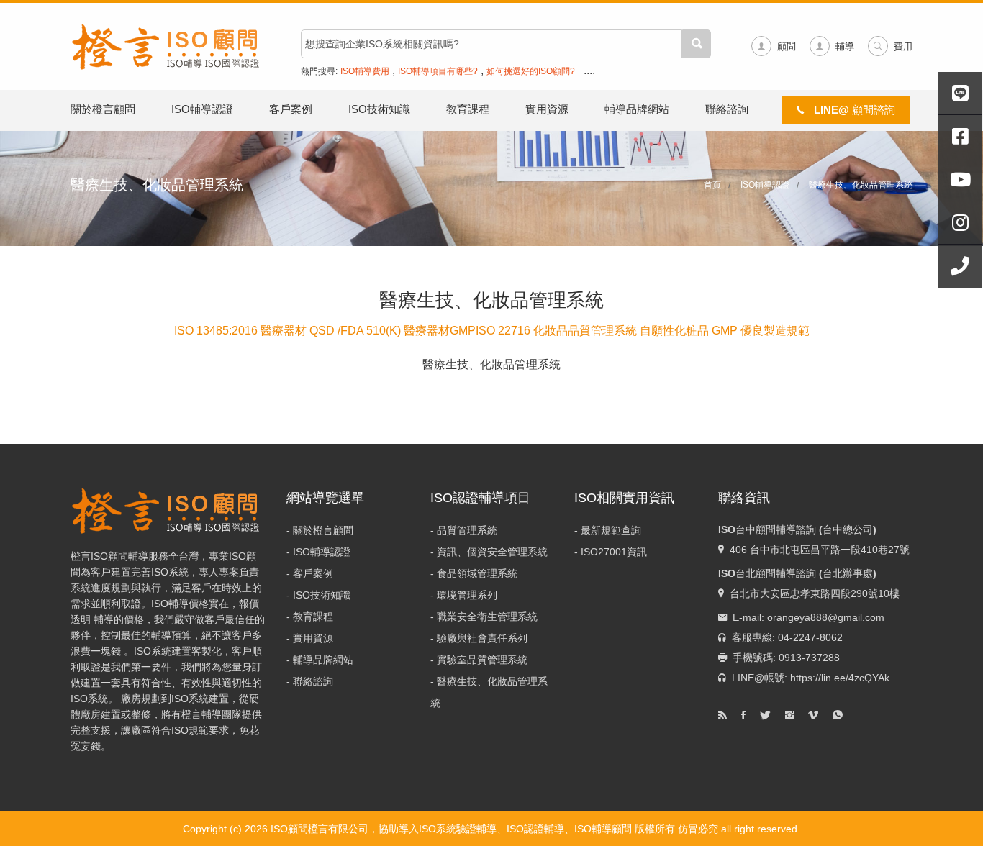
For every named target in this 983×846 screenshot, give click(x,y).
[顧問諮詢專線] (960, 266)
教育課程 (467, 109)
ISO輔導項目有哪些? (438, 71)
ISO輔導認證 (202, 109)
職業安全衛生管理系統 (487, 616)
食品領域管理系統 (477, 573)
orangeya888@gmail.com (825, 617)
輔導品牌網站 (636, 109)
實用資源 (546, 109)
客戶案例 (290, 109)
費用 (903, 46)
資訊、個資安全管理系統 (492, 552)
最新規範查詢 (611, 530)
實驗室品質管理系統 (482, 659)
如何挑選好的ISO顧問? (530, 71)
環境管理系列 (467, 595)
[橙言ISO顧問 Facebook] (960, 136)
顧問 (786, 46)
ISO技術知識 (379, 109)
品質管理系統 (467, 530)
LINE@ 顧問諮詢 (853, 110)
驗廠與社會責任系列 (482, 638)
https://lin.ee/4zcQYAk (839, 677)
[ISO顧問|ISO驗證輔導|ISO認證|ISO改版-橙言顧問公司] (168, 45)
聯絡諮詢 (726, 109)
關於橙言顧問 (103, 109)
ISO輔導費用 (364, 71)
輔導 (844, 46)
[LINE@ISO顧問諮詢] (960, 93)
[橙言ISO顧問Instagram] (960, 223)
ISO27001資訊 (614, 552)
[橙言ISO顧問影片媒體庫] (960, 179)
